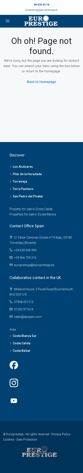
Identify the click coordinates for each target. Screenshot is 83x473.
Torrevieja (20, 181)
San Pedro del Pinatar (28, 196)
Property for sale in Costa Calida (31, 209)
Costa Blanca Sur (25, 336)
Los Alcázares (23, 166)
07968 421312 (23, 302)
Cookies (9, 439)
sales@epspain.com (28, 316)
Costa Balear (22, 350)
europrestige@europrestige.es (41, 9)
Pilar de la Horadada (27, 174)
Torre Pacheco (23, 189)
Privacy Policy (61, 434)
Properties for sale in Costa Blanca (33, 214)
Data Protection (26, 439)
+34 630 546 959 (25, 250)
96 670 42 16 (41, 4)
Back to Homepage (41, 82)
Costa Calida (21, 343)
